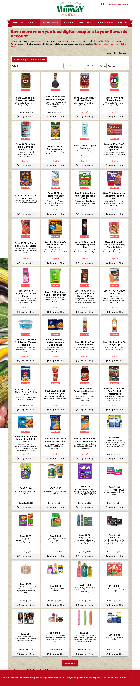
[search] (77, 66)
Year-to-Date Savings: (117, 53)
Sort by (103, 66)
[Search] (103, 5)
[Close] (132, 677)
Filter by (15, 66)
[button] (68, 22)
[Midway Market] (70, 9)
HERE (124, 677)
